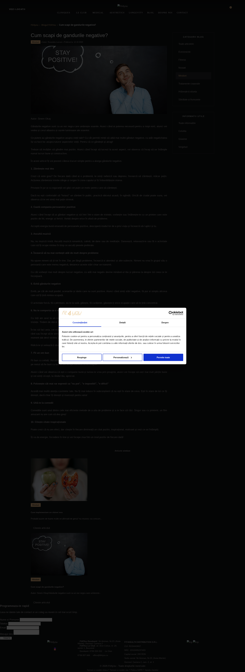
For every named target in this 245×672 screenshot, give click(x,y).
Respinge (81, 357)
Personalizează (120, 357)
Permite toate (163, 357)
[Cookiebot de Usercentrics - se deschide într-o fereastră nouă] (170, 313)
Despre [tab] (165, 322)
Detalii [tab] (122, 322)
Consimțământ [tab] (80, 322)
